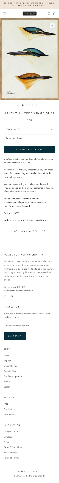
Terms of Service (11, 457)
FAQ (6, 404)
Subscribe (14, 336)
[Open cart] (54, 13)
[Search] (49, 13)
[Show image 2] (26, 105)
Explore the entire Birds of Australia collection (25, 220)
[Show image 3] (29, 105)
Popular (7, 360)
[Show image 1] (23, 105)
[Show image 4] (33, 105)
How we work (10, 414)
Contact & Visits (11, 431)
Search (7, 386)
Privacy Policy (10, 452)
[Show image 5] (36, 105)
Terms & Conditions (13, 447)
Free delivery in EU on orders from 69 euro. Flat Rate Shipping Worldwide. (29, 4)
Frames (7, 381)
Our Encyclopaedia (13, 376)
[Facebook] (5, 296)
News (6, 355)
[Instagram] (12, 296)
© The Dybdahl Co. (29, 471)
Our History (9, 409)
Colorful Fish (10, 371)
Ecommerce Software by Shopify (29, 475)
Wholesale (9, 436)
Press (6, 442)
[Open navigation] (4, 13)
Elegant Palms (10, 365)
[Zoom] (52, 25)
